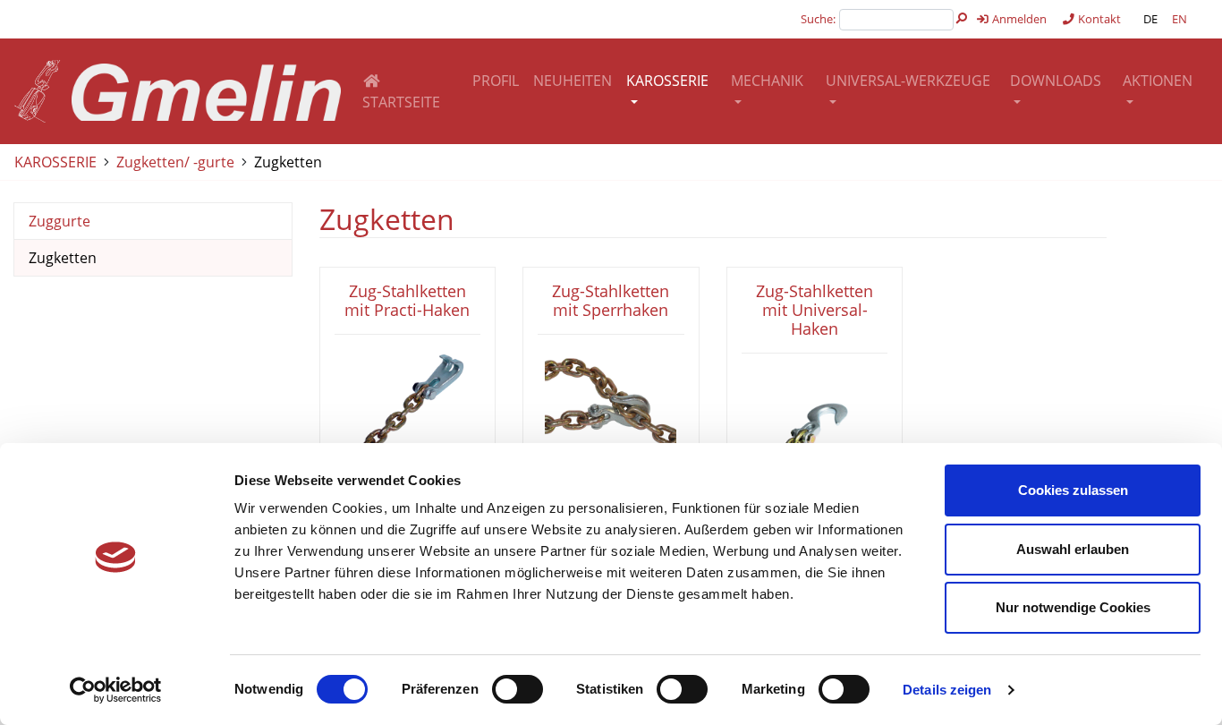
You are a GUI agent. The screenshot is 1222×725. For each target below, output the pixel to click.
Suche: (818, 19)
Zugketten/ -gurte (175, 162)
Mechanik (767, 80)
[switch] (517, 689)
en (1179, 19)
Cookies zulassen (1073, 490)
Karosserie (667, 80)
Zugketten (288, 162)
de (1150, 19)
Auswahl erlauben (1072, 549)
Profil (495, 80)
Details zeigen (947, 689)
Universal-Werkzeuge (908, 80)
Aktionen (1157, 80)
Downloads (1055, 80)
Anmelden (1018, 19)
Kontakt (1098, 19)
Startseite (401, 102)
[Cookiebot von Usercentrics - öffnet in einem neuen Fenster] (116, 690)
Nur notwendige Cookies (1073, 607)
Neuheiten (572, 80)
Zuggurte (59, 221)
